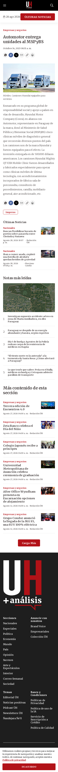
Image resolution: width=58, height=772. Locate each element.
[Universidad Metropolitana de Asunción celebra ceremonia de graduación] (48, 464)
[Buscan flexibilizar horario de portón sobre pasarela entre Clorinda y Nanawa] (48, 231)
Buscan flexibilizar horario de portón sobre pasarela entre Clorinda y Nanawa (19, 234)
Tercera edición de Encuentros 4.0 (16, 407)
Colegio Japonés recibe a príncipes (20, 447)
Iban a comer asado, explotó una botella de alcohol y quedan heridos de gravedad (19, 257)
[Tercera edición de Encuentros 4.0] (48, 405)
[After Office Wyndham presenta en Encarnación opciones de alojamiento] (48, 491)
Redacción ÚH (31, 241)
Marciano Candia (29, 264)
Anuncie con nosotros (39, 619)
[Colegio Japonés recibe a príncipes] (48, 445)
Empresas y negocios (14, 30)
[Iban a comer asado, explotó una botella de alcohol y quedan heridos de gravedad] (48, 254)
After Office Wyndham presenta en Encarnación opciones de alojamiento (19, 496)
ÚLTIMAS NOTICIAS (37, 17)
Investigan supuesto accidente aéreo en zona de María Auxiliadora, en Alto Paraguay (30, 319)
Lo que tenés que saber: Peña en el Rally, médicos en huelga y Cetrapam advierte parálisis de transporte (30, 372)
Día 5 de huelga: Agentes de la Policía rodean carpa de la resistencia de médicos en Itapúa (28, 344)
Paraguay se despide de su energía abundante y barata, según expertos (28, 331)
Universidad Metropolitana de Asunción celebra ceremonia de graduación (21, 470)
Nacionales (9, 228)
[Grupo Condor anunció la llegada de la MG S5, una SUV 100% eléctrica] (48, 517)
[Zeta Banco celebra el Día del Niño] (48, 425)
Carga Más (29, 543)
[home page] (29, 5)
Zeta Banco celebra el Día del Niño (18, 427)
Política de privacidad (14, 760)
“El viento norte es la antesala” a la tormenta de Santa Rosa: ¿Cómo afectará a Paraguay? (31, 358)
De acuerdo (29, 767)
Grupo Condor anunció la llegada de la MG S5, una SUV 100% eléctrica (20, 521)
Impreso (10, 212)
